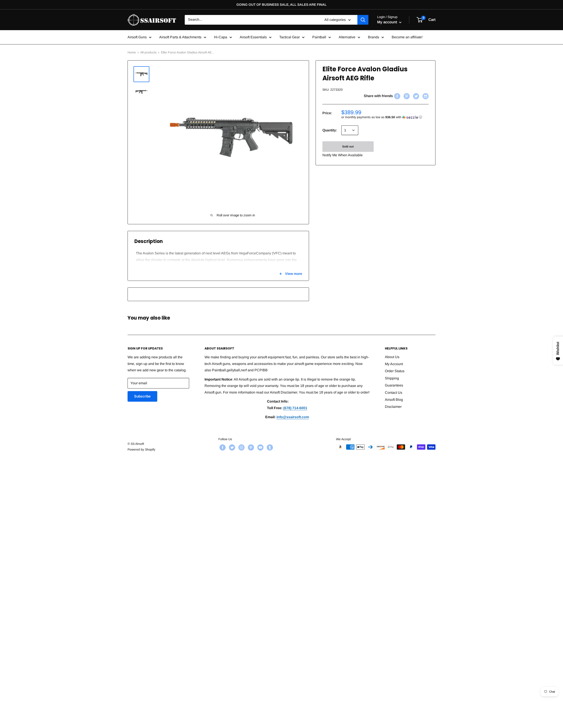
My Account (394, 364)
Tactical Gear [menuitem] (289, 37)
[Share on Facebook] (396, 96)
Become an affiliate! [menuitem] (407, 37)
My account (387, 22)
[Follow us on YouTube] (259, 447)
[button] (385, 117)
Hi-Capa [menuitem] (220, 37)
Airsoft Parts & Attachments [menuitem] (180, 37)
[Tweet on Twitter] (415, 96)
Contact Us (393, 392)
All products (148, 52)
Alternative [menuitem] (347, 37)
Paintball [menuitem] (319, 37)
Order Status (394, 371)
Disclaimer (393, 406)
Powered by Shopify (141, 449)
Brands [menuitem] (373, 37)
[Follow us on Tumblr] (269, 447)
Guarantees (394, 385)
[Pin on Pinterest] (406, 96)
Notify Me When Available (342, 155)
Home (132, 52)
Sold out (348, 146)
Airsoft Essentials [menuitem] (253, 37)
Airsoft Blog (394, 399)
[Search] (362, 20)
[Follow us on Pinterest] (250, 447)
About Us (392, 357)
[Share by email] (425, 96)
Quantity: (329, 130)
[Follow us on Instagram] (241, 447)
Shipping (392, 378)
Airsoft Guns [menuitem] (137, 37)
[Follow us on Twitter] (231, 447)
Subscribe (142, 396)
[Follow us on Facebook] (222, 447)
